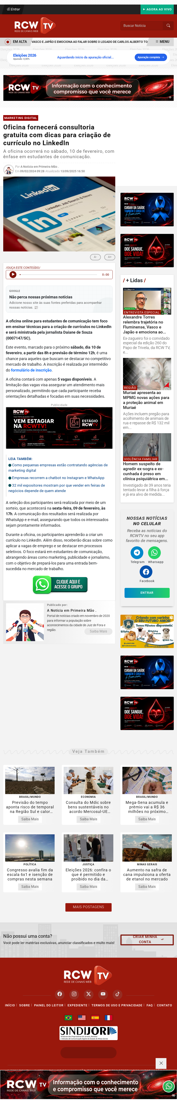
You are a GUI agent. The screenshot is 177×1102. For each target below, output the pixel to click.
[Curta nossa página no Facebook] (60, 994)
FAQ (150, 1005)
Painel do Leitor (48, 1005)
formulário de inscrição (31, 370)
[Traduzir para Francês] (108, 1017)
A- (95, 257)
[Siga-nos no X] (88, 994)
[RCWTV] (35, 26)
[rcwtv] (88, 88)
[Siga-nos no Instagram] (74, 994)
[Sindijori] (88, 1033)
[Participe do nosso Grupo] (59, 586)
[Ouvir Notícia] (12, 274)
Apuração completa (149, 57)
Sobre (24, 1005)
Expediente (77, 1005)
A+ (110, 257)
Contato (164, 1005)
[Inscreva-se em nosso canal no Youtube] (103, 994)
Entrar (15, 9)
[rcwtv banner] (88, 1084)
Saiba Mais (98, 631)
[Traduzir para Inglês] (82, 1017)
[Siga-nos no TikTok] (117, 994)
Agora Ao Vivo (159, 9)
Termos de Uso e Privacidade (117, 1005)
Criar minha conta (145, 939)
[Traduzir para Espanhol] (95, 1017)
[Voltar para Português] (68, 1017)
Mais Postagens (88, 907)
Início (10, 1005)
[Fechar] (161, 1063)
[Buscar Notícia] (168, 25)
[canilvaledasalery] (147, 631)
